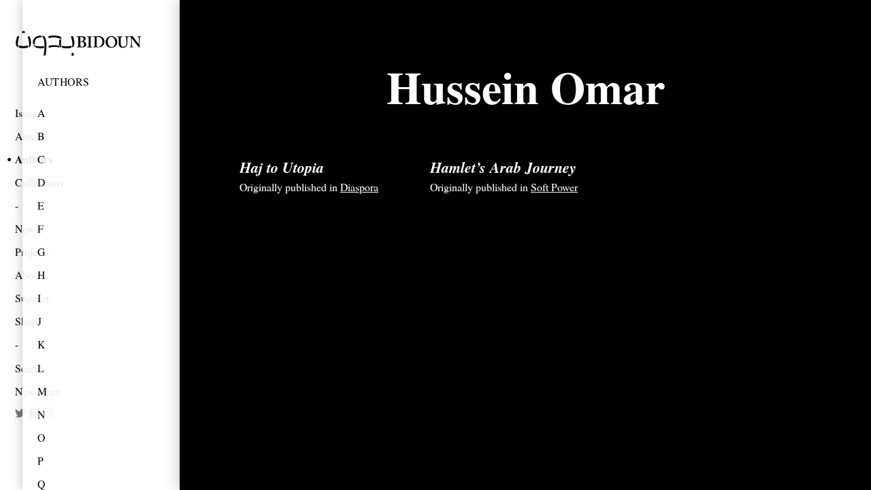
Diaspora (359, 187)
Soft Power (554, 187)
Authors (63, 81)
